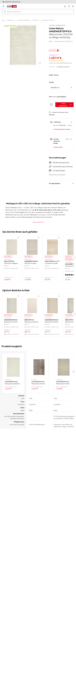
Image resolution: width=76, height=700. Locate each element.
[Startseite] (3, 20)
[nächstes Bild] (74, 257)
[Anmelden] (65, 6)
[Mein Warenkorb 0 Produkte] (73, 6)
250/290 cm (55, 88)
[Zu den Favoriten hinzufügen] (51, 104)
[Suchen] (4, 11)
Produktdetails (54, 183)
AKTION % (53, 50)
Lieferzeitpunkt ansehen (61, 129)
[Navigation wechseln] (3, 6)
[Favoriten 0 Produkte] (69, 6)
